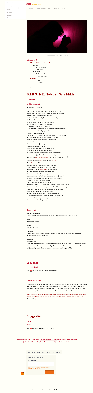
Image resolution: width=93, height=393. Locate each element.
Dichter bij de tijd (41, 67)
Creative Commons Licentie (48, 340)
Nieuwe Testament (41, 8)
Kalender (56, 8)
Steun (63, 8)
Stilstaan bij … (40, 69)
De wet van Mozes (41, 76)
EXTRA (8, 17)
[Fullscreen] (91, 1)
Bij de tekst (9, 12)
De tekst (9, 9)
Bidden (41, 82)
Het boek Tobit (40, 74)
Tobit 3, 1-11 (10, 2)
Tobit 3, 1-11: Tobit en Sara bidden (12, 6)
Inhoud (50, 8)
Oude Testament (29, 8)
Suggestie (9, 15)
